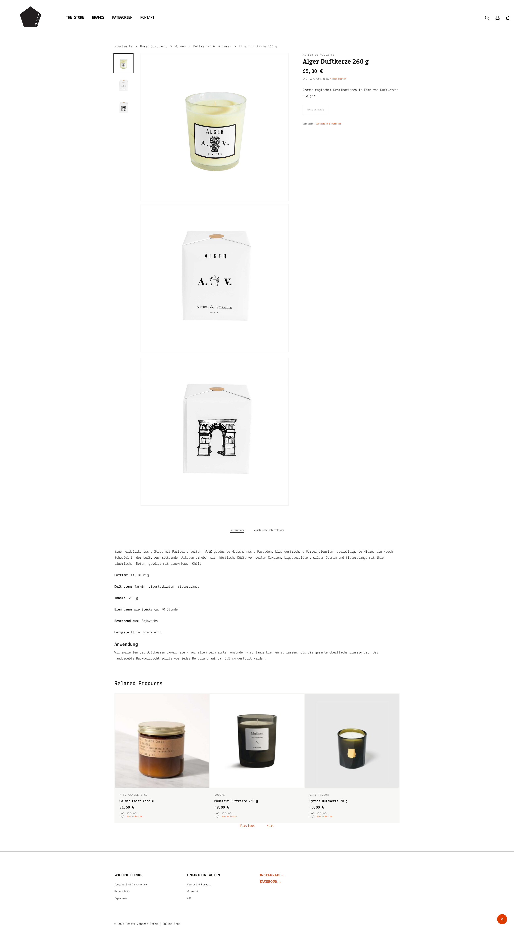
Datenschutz (122, 891)
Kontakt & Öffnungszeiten (131, 884)
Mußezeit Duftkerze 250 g (141, 801)
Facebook (268, 881)
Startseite (123, 46)
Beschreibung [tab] (237, 530)
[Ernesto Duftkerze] (351, 740)
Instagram (270, 875)
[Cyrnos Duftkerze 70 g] (256, 740)
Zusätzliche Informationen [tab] (269, 530)
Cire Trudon (224, 794)
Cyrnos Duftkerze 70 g (233, 801)
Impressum (120, 898)
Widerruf (192, 891)
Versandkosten (338, 79)
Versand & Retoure (199, 884)
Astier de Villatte (318, 54)
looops (124, 794)
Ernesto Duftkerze (324, 801)
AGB (189, 898)
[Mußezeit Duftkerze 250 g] (161, 740)
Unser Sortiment (153, 46)
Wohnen (180, 46)
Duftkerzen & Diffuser (212, 46)
